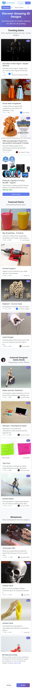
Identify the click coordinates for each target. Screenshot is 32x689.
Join (28, 3)
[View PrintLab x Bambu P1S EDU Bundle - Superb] (16, 167)
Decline (9, 685)
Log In (22, 3)
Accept (23, 685)
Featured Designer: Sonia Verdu (19, 358)
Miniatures (16, 517)
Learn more (17, 663)
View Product (16, 194)
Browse (6, 7)
